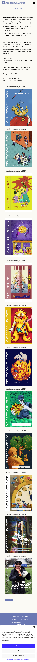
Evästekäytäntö (10, 659)
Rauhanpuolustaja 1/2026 (16, 171)
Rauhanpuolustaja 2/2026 (16, 129)
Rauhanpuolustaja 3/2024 (16, 514)
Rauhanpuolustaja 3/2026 (16, 87)
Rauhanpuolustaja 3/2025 (16, 305)
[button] (34, 627)
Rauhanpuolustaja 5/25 (15, 216)
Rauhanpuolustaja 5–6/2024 (16, 431)
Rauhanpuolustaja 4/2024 (16, 472)
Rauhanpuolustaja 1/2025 (16, 389)
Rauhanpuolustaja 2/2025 (16, 347)
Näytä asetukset (18, 655)
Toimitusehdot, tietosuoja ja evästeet (21, 659)
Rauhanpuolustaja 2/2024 (16, 556)
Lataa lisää (8, 599)
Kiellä (18, 651)
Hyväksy (18, 646)
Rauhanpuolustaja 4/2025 (16, 261)
